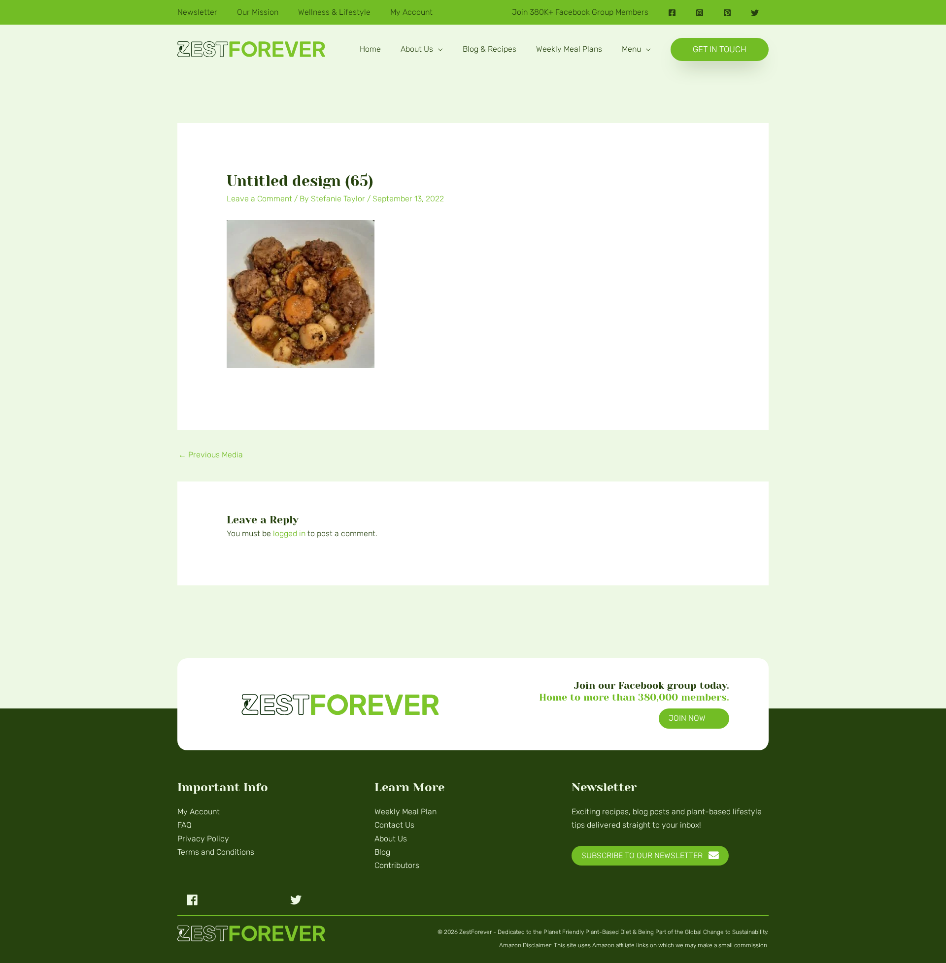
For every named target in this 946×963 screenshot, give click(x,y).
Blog (382, 852)
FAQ (184, 825)
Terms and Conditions (215, 852)
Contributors (396, 865)
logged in (289, 533)
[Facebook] (672, 13)
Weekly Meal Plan (405, 811)
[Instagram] (700, 13)
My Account (198, 811)
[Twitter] (755, 13)
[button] (438, 49)
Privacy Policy (203, 838)
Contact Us (394, 825)
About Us (390, 838)
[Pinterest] (727, 13)
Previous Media (210, 454)
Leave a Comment (259, 198)
